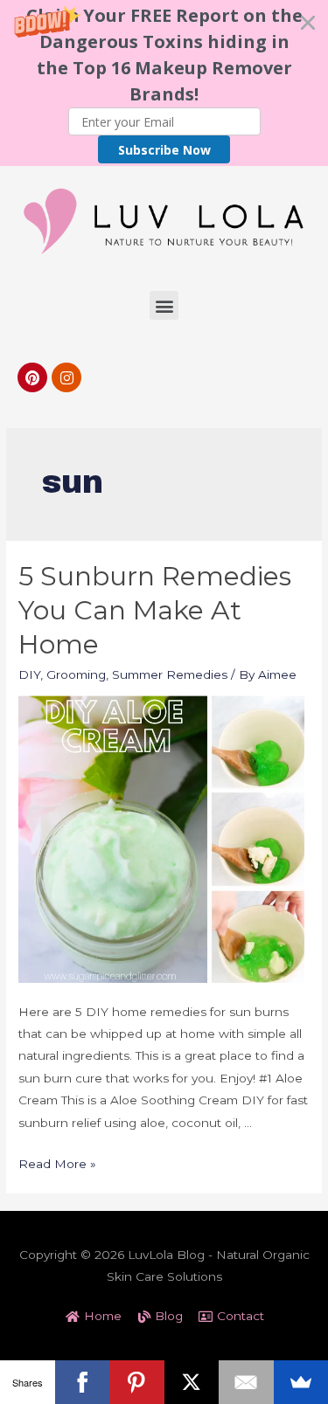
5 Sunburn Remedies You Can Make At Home (154, 610)
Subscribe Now (164, 150)
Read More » (57, 1164)
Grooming (76, 674)
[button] (164, 83)
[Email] (246, 1382)
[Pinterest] (32, 377)
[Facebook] (82, 1382)
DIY (29, 674)
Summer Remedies (169, 674)
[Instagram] (66, 377)
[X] (192, 1382)
